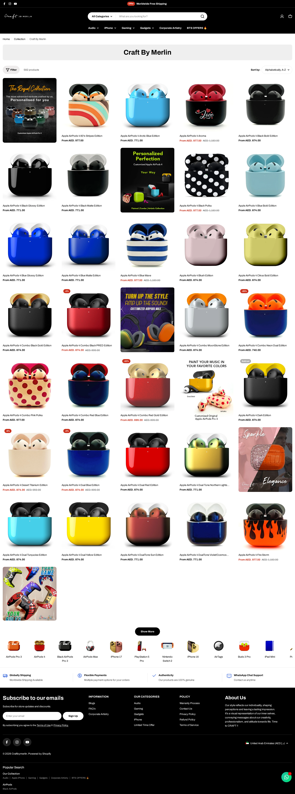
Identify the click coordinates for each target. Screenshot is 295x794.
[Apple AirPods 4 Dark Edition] (265, 384)
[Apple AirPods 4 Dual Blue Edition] (88, 454)
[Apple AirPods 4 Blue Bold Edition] (265, 175)
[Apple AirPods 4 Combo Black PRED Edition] (88, 314)
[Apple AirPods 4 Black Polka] (206, 175)
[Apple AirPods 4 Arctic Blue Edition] (147, 105)
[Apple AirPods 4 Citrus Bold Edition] (265, 244)
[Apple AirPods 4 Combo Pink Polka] (30, 384)
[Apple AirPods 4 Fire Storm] (265, 524)
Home (6, 39)
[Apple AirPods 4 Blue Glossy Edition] (30, 244)
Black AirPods (10, 789)
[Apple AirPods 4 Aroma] (206, 105)
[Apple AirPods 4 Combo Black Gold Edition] (30, 314)
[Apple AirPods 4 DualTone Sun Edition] (147, 524)
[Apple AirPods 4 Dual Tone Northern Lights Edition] (206, 454)
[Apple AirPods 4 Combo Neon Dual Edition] (265, 314)
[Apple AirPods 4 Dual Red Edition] (147, 454)
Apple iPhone (18, 778)
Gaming (32, 778)
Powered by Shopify (39, 753)
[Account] (282, 16)
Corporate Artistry (59, 778)
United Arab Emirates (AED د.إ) (267, 743)
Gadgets (43, 778)
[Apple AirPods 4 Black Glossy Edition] (30, 175)
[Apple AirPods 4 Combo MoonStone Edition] (206, 314)
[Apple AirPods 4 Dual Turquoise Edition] (30, 524)
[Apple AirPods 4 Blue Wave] (147, 244)
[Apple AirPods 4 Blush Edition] (206, 244)
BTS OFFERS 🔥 (80, 778)
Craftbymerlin (19, 753)
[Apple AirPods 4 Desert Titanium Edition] (30, 454)
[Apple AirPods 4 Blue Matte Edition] (88, 244)
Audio (5, 778)
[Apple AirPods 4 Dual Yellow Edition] (88, 524)
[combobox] (147, 16)
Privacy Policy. (60, 725)
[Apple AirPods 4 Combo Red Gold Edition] (147, 384)
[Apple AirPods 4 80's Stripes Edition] (88, 105)
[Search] (202, 16)
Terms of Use (44, 725)
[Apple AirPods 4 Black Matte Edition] (88, 175)
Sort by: (255, 69)
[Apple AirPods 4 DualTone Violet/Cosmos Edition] (206, 524)
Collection (19, 39)
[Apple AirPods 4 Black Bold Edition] (265, 105)
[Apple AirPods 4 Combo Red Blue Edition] (88, 384)
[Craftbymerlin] (30, 110)
